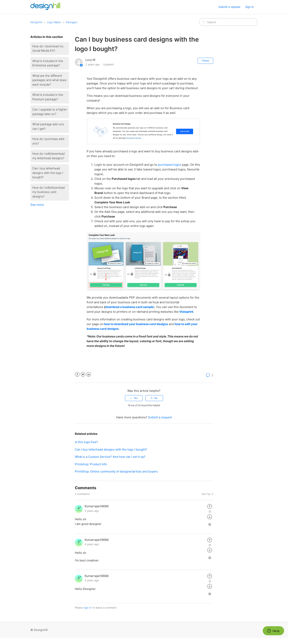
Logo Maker (54, 22)
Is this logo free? (86, 442)
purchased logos (169, 164)
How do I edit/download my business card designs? (48, 192)
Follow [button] (205, 60)
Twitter (83, 374)
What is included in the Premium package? (47, 97)
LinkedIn (88, 374)
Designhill (36, 22)
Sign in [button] (249, 6)
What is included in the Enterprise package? (47, 63)
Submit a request (229, 6)
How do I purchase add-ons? (48, 141)
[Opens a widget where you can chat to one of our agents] (273, 631)
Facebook (77, 374)
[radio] (134, 398)
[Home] (45, 9)
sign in (88, 607)
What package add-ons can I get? (48, 126)
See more (37, 205)
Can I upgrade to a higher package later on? (49, 112)
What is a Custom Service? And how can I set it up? (110, 457)
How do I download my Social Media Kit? (47, 48)
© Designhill (39, 630)
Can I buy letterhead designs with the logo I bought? (47, 172)
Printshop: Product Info (91, 464)
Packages (71, 22)
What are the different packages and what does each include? (49, 80)
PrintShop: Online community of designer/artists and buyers (116, 471)
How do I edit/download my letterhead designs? (48, 156)
